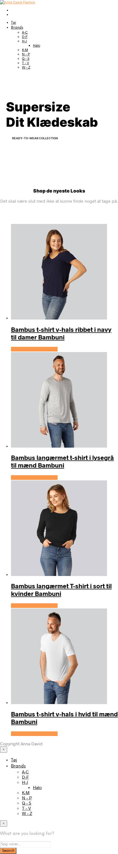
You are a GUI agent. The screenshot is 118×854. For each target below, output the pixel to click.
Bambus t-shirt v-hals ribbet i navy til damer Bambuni (61, 333)
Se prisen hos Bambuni (34, 349)
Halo (36, 45)
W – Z (26, 67)
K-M (25, 50)
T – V (25, 63)
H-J (24, 41)
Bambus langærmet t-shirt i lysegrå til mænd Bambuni (62, 461)
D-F (24, 36)
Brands (17, 27)
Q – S (25, 58)
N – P (26, 54)
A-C (25, 32)
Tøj (13, 23)
